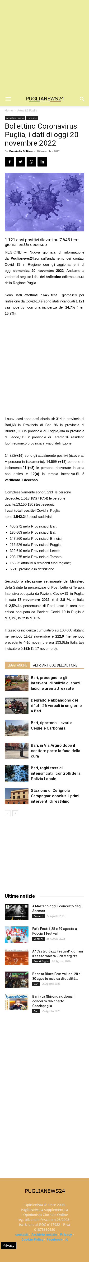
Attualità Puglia (27, 110)
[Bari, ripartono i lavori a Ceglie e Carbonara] (16, 728)
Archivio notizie (44, 1234)
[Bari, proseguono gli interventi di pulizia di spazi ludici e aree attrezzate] (16, 683)
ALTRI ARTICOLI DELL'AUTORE (55, 665)
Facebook (54, 1239)
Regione (32, 117)
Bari (36, 983)
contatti (21, 1234)
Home (9, 110)
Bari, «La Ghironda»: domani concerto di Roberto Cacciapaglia (53, 1001)
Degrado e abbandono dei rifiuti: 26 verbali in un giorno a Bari (56, 705)
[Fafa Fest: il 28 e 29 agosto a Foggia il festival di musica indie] (16, 934)
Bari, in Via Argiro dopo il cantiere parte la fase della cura (55, 750)
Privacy (66, 1234)
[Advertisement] (44, 46)
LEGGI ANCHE (17, 665)
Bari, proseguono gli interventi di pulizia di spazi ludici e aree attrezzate (55, 683)
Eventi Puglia (41, 961)
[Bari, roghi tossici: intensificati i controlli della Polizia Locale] (16, 773)
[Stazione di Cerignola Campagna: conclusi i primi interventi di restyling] (16, 796)
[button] (82, 99)
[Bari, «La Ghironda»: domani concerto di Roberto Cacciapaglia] (16, 1002)
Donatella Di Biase (21, 151)
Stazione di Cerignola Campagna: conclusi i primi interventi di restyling (55, 796)
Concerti (38, 916)
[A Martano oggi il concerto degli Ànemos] (16, 912)
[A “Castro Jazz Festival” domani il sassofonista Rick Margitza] (16, 957)
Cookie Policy (32, 1239)
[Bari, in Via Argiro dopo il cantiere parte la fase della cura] (16, 751)
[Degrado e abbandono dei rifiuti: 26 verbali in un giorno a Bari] (16, 706)
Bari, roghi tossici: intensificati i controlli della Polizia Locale (55, 773)
